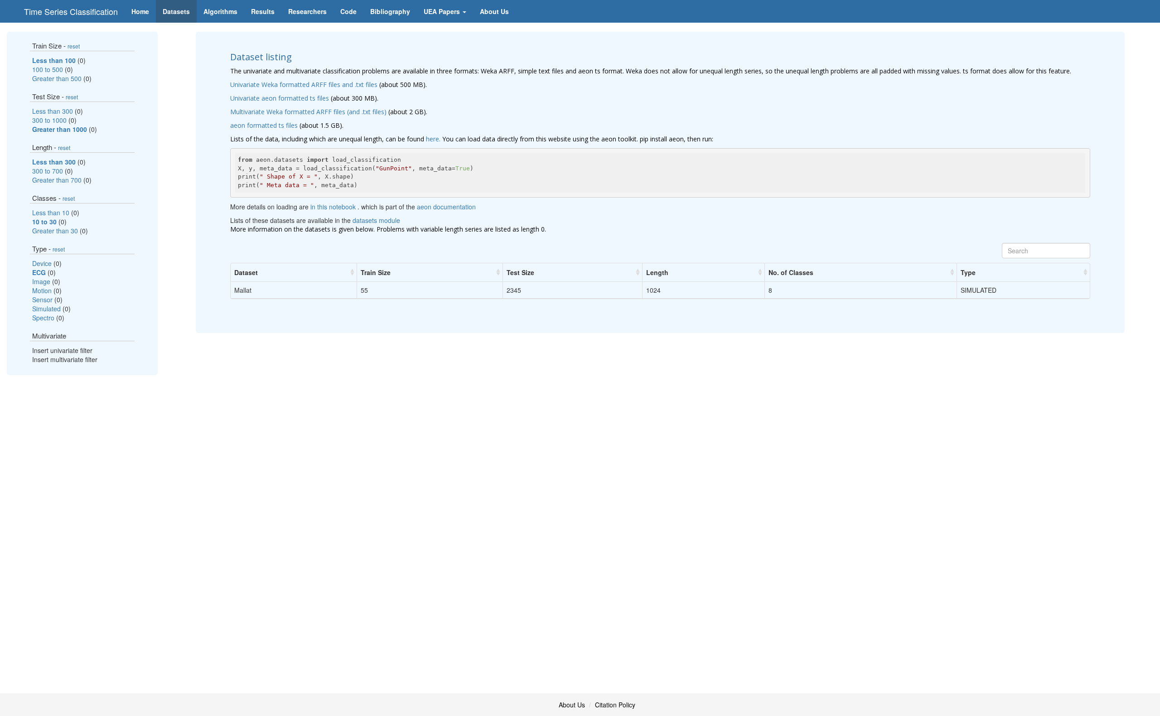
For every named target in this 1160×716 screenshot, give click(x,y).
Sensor (43, 299)
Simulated (47, 308)
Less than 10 (51, 212)
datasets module (376, 220)
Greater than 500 (57, 78)
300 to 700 (48, 170)
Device (42, 263)
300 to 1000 (50, 120)
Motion (42, 290)
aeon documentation (446, 206)
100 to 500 (48, 69)
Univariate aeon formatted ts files (279, 98)
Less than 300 (53, 111)
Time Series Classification (71, 11)
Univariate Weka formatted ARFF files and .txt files (303, 84)
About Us (572, 704)
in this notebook (334, 206)
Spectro (44, 317)
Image (42, 281)
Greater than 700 (57, 179)
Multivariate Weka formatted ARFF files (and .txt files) (308, 111)
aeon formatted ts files (264, 125)
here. (433, 139)
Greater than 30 (56, 230)
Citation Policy (615, 704)
